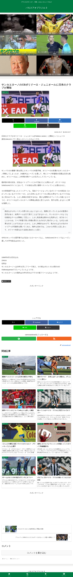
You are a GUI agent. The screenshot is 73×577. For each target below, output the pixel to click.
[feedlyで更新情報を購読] (19, 339)
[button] (48, 126)
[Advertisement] (36, 300)
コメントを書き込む (36, 553)
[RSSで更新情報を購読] (54, 339)
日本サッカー (7, 281)
